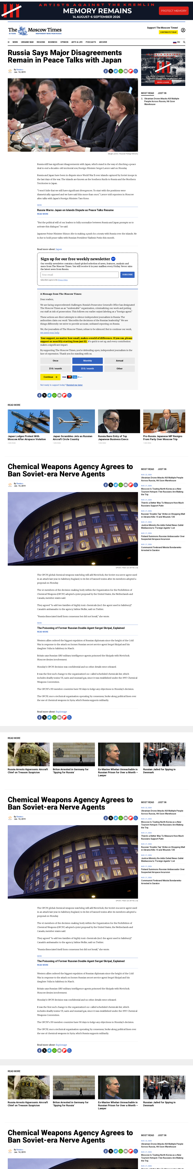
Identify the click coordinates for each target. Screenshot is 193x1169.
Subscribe (127, 275)
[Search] (184, 42)
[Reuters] (10, 71)
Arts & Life (77, 42)
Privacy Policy (63, 280)
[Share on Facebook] (105, 71)
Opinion (64, 42)
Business (52, 42)
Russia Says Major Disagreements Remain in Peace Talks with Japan (65, 56)
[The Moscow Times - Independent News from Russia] (35, 30)
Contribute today (168, 32)
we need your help (49, 332)
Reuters (20, 70)
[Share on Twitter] (110, 71)
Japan (59, 249)
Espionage (61, 711)
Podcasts (91, 42)
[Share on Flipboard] (130, 71)
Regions (41, 42)
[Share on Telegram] (115, 71)
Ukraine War (27, 42)
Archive (103, 42)
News (15, 42)
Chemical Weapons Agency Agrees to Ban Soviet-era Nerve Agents (70, 470)
